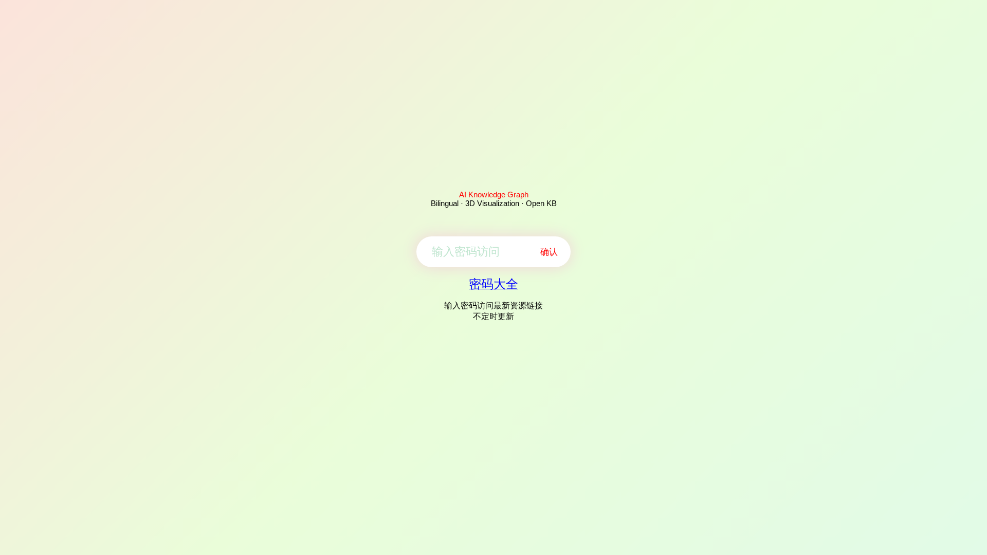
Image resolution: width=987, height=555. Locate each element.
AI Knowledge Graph (493, 194)
